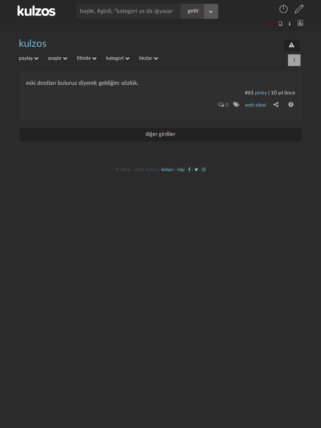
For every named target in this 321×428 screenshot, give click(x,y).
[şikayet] (291, 104)
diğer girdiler (160, 134)
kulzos (32, 44)
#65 (249, 92)
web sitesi (255, 104)
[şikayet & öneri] (291, 45)
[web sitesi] (235, 104)
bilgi (180, 170)
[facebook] (189, 170)
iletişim (167, 170)
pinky (261, 92)
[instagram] (204, 170)
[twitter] (196, 170)
